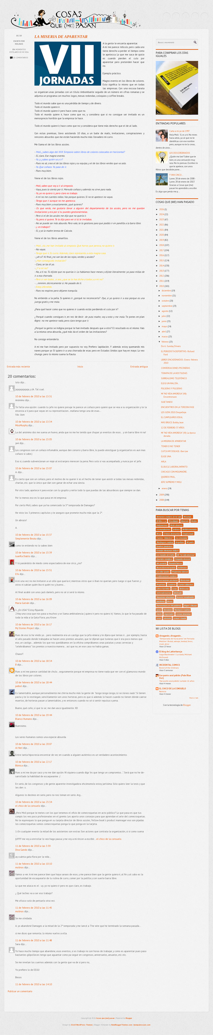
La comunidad (181, 537)
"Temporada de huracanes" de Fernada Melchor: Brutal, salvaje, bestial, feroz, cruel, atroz (176, 641)
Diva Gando (21, 849)
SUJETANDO (167, 402)
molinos (19, 867)
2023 (161, 219)
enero (165, 488)
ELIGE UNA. (166, 456)
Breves (170, 601)
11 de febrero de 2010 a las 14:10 (33, 984)
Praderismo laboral (180, 571)
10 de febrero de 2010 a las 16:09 (33, 599)
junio (164, 321)
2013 (161, 270)
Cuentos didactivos (185, 584)
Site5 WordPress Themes (82, 1025)
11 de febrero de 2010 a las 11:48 (33, 940)
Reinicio (162, 691)
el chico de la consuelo (27, 805)
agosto (165, 311)
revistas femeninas (183, 614)
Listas (174, 588)
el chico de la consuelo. (109, 839)
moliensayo (182, 567)
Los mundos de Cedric (166, 554)
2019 (161, 240)
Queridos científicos (164, 559)
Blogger (187, 705)
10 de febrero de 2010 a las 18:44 (33, 682)
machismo (161, 601)
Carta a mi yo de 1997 (179, 131)
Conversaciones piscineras (167, 580)
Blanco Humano (23, 718)
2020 (161, 234)
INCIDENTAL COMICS (169, 665)
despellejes (180, 542)
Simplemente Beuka (25, 538)
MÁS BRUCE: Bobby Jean (172, 422)
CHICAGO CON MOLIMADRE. (174, 471)
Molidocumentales (189, 529)
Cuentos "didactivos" (165, 537)
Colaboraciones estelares (167, 576)
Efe (17, 574)
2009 (161, 494)
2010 (161, 286)
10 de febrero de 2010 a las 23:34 (33, 802)
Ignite (159, 609)
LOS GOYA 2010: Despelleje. (174, 412)
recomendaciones (163, 529)
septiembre (167, 306)
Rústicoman (185, 580)
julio (164, 316)
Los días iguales (163, 571)
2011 (161, 281)
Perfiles (194, 521)
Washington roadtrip (165, 542)
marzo (165, 336)
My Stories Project (24, 628)
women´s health (180, 618)
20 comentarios (20, 57)
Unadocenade (188, 533)
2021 (161, 229)
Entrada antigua (139, 366)
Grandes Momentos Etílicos (168, 550)
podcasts (176, 529)
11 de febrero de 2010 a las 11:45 (33, 907)
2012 (161, 275)
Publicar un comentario (20, 991)
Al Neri (18, 747)
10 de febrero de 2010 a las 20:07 (33, 744)
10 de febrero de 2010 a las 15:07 (33, 468)
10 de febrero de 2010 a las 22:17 (33, 761)
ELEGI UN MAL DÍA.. (170, 383)
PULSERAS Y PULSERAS (171, 388)
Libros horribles (163, 588)
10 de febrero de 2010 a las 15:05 (33, 439)
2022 (161, 224)
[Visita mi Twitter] (166, 16)
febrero (165, 341)
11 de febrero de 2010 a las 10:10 (33, 863)
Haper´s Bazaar (190, 605)
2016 (161, 255)
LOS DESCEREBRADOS (179, 153)
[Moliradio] (195, 16)
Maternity (185, 521)
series (159, 618)
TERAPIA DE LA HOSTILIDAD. (174, 373)
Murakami (168, 609)
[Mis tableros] (204, 16)
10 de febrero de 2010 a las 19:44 (33, 715)
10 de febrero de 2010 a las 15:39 (33, 552)
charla (159, 614)
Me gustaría (161, 563)
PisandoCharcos (175, 563)
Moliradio (178, 592)
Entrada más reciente (18, 366)
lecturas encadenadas (185, 597)
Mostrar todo (193, 698)
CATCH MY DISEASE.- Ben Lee (174, 451)
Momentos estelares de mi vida (169, 516)
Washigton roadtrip (182, 609)
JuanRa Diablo (22, 556)
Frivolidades (174, 521)
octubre (165, 300)
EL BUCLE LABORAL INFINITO (174, 466)
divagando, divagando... (170, 635)
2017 (161, 250)
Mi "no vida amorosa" (186, 554)
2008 (161, 500)
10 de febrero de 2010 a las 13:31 (33, 396)
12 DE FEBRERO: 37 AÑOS (172, 427)
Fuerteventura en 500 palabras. (169, 605)
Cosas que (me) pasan (105, 1018)
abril (164, 331)
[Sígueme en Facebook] (176, 16)
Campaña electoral (182, 559)
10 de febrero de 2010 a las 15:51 (33, 570)
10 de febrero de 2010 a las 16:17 (33, 624)
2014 (161, 265)
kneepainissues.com (142, 1025)
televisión (167, 618)
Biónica (19, 765)
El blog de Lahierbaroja (170, 651)
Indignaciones (162, 525)
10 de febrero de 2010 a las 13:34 (33, 421)
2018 (161, 245)
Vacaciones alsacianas (165, 597)
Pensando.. (188, 516)
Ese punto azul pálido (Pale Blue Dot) (175, 677)
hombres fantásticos (165, 546)
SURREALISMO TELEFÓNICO (174, 378)
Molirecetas (184, 588)
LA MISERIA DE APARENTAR (61, 36)
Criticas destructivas (172, 533)
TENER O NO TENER (170, 446)
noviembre (167, 295)
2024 (161, 214)
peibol (18, 686)
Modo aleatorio (176, 525)
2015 (161, 260)
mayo (165, 326)
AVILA (163, 461)
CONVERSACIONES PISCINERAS (175, 368)
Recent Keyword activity (166, 567)
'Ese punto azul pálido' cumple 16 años (176, 681)
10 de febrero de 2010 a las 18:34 (33, 661)
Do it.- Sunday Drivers (171, 346)
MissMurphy (21, 425)
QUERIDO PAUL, (168, 477)
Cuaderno (172, 584)
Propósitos (161, 584)
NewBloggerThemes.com (121, 1025)
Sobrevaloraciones (164, 592)
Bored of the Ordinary (169, 667)
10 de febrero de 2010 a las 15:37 (33, 534)
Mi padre (190, 542)
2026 (161, 209)
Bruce (159, 533)
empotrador (169, 614)
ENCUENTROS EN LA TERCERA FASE (177, 407)
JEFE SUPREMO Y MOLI (171, 482)
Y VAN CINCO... (176, 174)
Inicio (80, 366)
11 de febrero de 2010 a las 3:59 (33, 846)
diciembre (166, 290)
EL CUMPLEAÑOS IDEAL (172, 417)
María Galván (22, 603)
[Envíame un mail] (185, 16)
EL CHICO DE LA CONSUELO (172, 688)
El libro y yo (161, 521)
